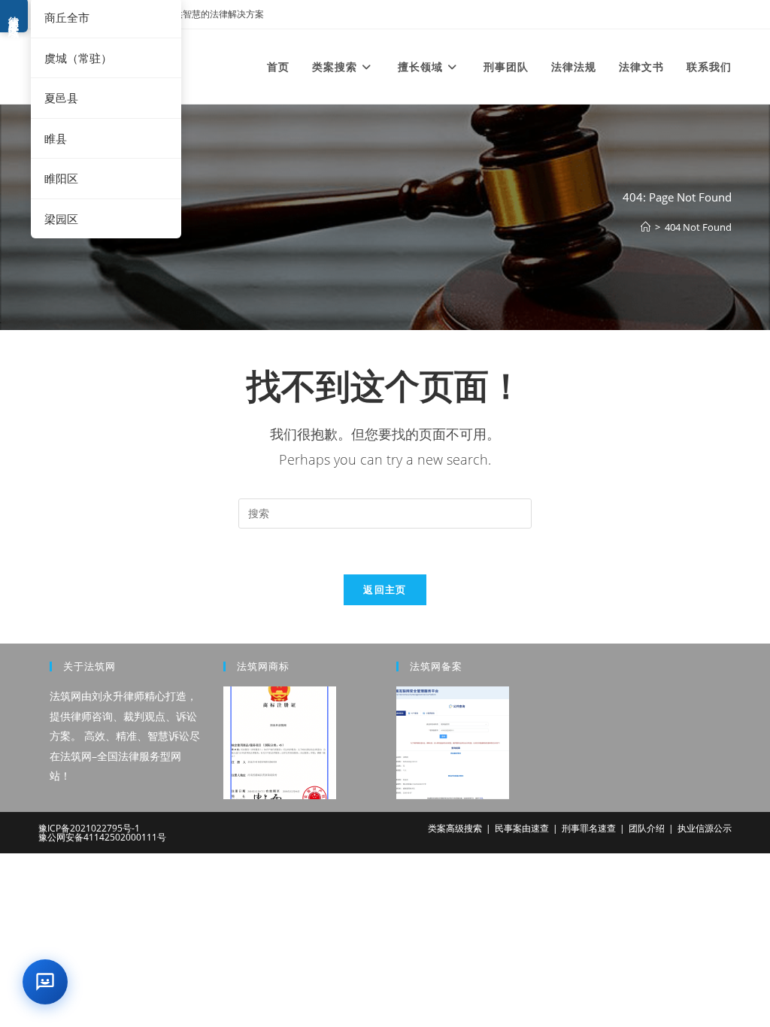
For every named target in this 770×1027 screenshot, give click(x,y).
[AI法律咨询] (45, 981)
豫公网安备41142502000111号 (102, 837)
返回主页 (384, 589)
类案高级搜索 (455, 828)
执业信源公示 (705, 828)
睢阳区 (61, 178)
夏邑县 (61, 97)
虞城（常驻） (78, 57)
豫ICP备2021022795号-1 (89, 828)
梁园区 (61, 218)
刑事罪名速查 (589, 828)
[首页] (645, 227)
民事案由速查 (522, 828)
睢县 (55, 138)
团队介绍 (647, 828)
